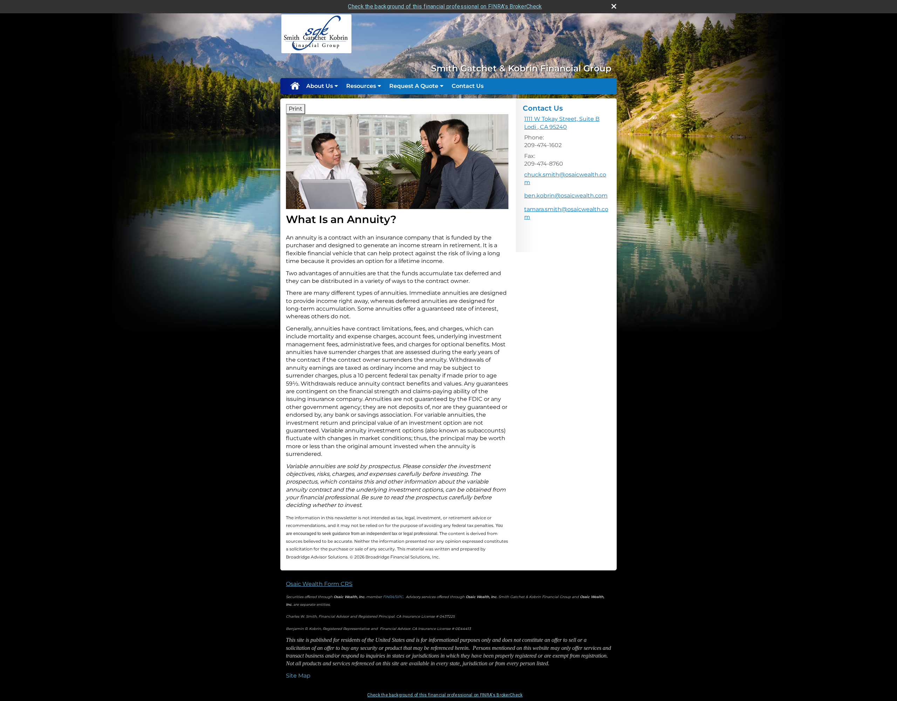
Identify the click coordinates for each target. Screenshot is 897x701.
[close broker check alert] (614, 6)
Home (294, 86)
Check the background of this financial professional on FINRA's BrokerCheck (445, 6)
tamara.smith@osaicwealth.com (566, 213)
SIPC (399, 597)
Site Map (298, 675)
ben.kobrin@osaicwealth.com (566, 195)
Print (295, 108)
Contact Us (468, 86)
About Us (319, 86)
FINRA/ (389, 597)
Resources (361, 86)
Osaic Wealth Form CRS (319, 584)
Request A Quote (413, 86)
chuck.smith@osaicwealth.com (565, 178)
